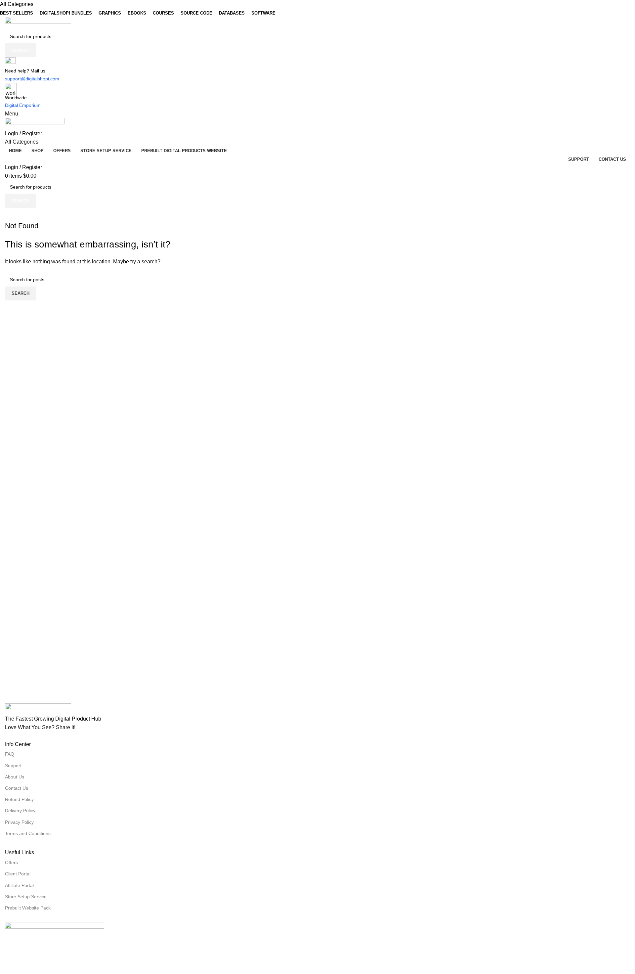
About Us (14, 776)
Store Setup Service (26, 896)
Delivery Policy (20, 810)
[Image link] (38, 708)
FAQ (9, 754)
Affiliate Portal (19, 885)
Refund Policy (19, 799)
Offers (11, 862)
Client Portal (17, 873)
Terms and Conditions (28, 833)
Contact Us (16, 788)
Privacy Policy (19, 822)
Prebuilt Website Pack (28, 907)
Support (13, 765)
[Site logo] (38, 23)
